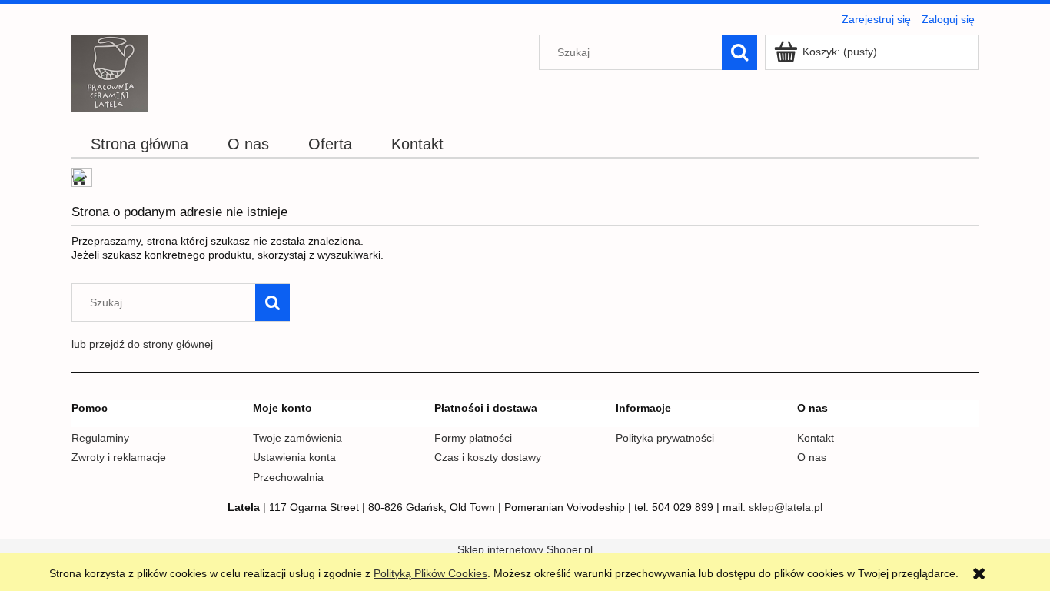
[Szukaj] (739, 52)
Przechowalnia (288, 477)
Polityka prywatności (665, 438)
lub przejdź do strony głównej (142, 344)
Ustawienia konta (294, 457)
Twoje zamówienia (297, 438)
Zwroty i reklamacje (118, 457)
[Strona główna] (109, 71)
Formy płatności (473, 438)
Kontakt (815, 438)
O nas (811, 457)
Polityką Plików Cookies (430, 573)
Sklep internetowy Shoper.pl (525, 549)
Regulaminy (100, 438)
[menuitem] (139, 144)
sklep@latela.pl (785, 507)
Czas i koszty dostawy (487, 457)
